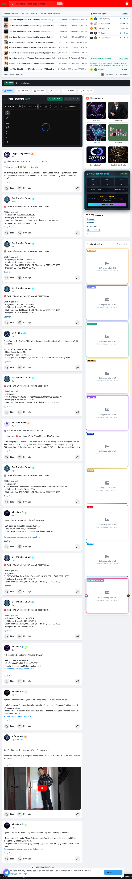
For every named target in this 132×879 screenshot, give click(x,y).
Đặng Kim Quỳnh (105, 38)
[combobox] (36, 4)
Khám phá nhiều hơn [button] (18, 874)
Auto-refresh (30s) (111, 75)
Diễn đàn (20, 75)
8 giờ (13, 605)
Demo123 (102, 70)
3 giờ (13, 291)
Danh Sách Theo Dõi (72, 99)
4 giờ (13, 381)
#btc (32, 716)
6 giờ (13, 560)
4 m (13, 157)
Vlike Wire (17, 512)
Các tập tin (87, 91)
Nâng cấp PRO (107, 204)
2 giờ (13, 246)
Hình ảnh (40, 91)
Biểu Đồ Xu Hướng (55, 99)
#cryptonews (23, 537)
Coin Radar (17, 333)
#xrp (32, 669)
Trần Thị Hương (104, 19)
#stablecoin (38, 849)
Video (55, 91)
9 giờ (13, 828)
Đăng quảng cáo (122, 244)
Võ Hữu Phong (104, 24)
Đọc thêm (7, 182)
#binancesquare (11, 537)
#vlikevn (90, 223)
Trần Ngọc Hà (103, 28)
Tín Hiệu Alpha (19, 422)
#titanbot (90, 219)
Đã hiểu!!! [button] (110, 872)
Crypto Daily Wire (20, 153)
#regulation (35, 537)
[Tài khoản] (127, 3)
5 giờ (13, 471)
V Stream (16, 736)
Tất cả (9, 91)
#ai (31, 849)
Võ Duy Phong (104, 33)
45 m (14, 202)
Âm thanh (70, 91)
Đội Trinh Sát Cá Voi (21, 198)
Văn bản (24, 91)
